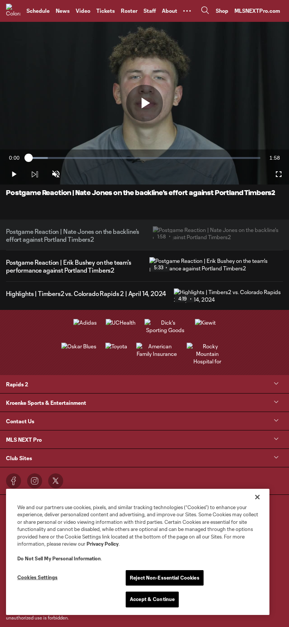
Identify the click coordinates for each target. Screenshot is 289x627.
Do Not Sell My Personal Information (59, 558)
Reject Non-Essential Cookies (164, 578)
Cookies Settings (37, 577)
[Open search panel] (205, 11)
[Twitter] (55, 480)
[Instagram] (34, 480)
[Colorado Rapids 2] (13, 11)
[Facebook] (13, 480)
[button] (187, 11)
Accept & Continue (152, 599)
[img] (34, 174)
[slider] (144, 158)
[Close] (257, 497)
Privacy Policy (103, 544)
